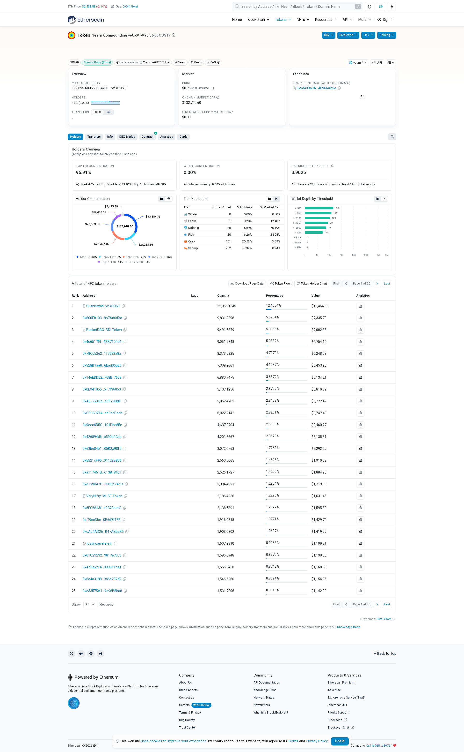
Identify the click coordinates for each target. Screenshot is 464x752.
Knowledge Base (348, 627)
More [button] (362, 20)
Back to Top (386, 654)
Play (366, 35)
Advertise (334, 690)
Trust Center (187, 727)
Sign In (387, 20)
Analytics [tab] (166, 136)
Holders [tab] (75, 136)
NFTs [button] (301, 20)
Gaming (384, 35)
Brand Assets (188, 690)
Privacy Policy (316, 741)
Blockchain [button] (256, 20)
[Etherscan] (86, 19)
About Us (185, 682)
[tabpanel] (121, 118)
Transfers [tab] (94, 136)
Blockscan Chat (339, 727)
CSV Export (384, 619)
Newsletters (262, 705)
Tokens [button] (281, 20)
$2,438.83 (88, 6)
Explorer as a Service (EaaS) (346, 697)
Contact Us (186, 697)
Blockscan (335, 720)
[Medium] (81, 654)
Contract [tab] (147, 136)
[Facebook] (91, 654)
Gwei (130, 6)
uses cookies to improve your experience (173, 741)
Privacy (196, 712)
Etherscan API (337, 705)
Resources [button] (323, 20)
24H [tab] (109, 112)
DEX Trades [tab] (127, 136)
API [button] (345, 20)
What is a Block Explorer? (271, 712)
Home (237, 20)
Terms (183, 712)
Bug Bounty (187, 720)
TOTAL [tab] (97, 112)
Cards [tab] (184, 136)
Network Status (264, 697)
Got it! (340, 741)
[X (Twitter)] (71, 654)
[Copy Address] (339, 88)
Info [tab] (110, 136)
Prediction (346, 35)
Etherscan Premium (341, 682)
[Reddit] (100, 654)
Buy (326, 35)
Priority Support (338, 712)
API (379, 62)
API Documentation (267, 682)
